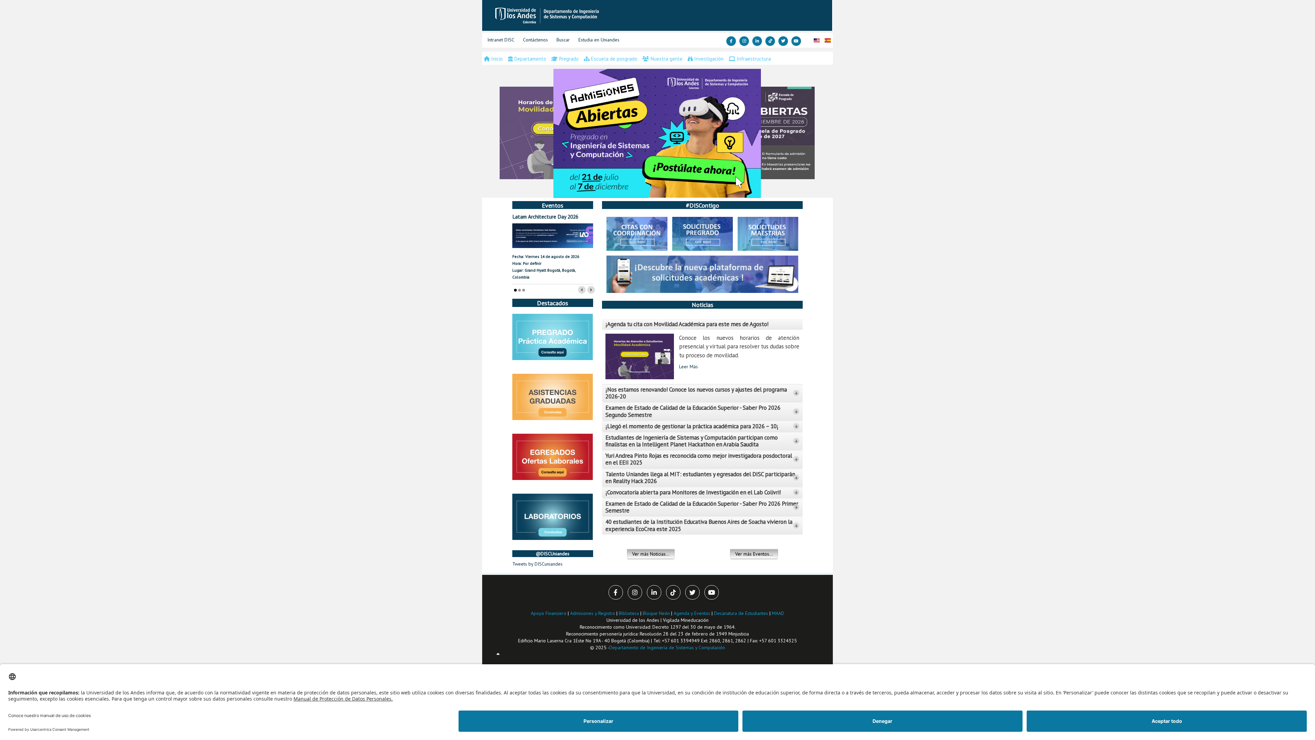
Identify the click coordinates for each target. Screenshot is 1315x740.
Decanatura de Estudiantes (741, 613)
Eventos (552, 205)
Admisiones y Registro (592, 613)
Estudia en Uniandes (598, 40)
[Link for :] (657, 133)
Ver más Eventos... (754, 554)
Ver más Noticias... (650, 554)
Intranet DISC (500, 40)
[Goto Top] (498, 654)
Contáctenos (535, 40)
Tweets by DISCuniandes (537, 564)
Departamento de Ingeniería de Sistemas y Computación (667, 647)
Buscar (563, 40)
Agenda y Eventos (692, 613)
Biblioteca (629, 613)
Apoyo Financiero (548, 613)
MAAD (778, 613)
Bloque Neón (657, 613)
